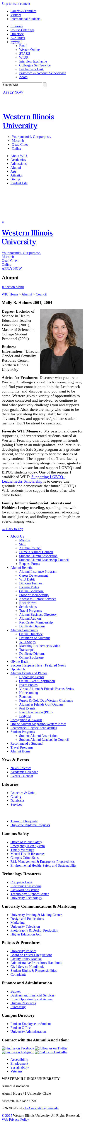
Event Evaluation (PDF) (36, 712)
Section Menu (13, 287)
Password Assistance (24, 890)
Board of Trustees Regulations (31, 955)
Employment (19, 1063)
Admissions (18, 163)
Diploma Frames (30, 583)
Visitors (15, 15)
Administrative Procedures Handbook (36, 963)
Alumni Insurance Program (37, 571)
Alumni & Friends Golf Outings (41, 704)
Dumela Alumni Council (36, 552)
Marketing (17, 922)
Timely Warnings (22, 850)
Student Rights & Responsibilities (33, 970)
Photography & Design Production (34, 930)
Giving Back (19, 661)
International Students (25, 19)
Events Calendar (21, 776)
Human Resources (23, 1003)
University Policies (23, 951)
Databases (17, 800)
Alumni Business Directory (38, 614)
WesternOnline (29, 49)
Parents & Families (23, 11)
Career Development (33, 575)
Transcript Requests (23, 821)
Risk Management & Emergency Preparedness (42, 861)
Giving (15, 179)
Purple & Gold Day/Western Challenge (46, 700)
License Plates (29, 587)
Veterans (16, 1071)
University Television (25, 926)
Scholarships (28, 607)
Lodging (25, 716)
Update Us (17, 669)
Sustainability (19, 1067)
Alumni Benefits (21, 567)
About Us (17, 536)
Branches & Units (22, 793)
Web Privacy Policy (15, 1119)
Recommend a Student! (26, 743)
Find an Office (20, 1027)
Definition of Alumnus (34, 638)
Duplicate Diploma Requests (30, 825)
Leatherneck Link (31, 69)
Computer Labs (21, 882)
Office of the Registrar (21, 813)
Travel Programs (30, 610)
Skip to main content (16, 3)
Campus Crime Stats (24, 857)
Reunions (25, 696)
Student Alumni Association (38, 556)
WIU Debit (27, 579)
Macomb (18, 140)
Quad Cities (20, 144)
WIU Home (10, 294)
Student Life (18, 183)
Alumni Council (30, 548)
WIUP (23, 57)
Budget (15, 991)
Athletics (16, 175)
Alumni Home (20, 751)
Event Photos (28, 685)
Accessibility (19, 1059)
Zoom (23, 77)
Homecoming (28, 692)
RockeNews (27, 603)
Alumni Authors (30, 618)
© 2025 (7, 1115)
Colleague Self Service (35, 65)
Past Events (27, 708)
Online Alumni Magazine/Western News (38, 724)
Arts (13, 171)
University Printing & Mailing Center (36, 915)
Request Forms (29, 564)
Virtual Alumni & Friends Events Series (46, 689)
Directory (17, 34)
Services (16, 804)
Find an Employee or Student (30, 1024)
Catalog (15, 796)
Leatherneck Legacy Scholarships (33, 728)
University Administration (28, 1031)
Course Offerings (22, 30)
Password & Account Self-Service (42, 73)
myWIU (16, 42)
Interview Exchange (33, 61)
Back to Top (12, 529)
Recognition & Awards (26, 720)
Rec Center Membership (36, 622)
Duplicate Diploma (32, 626)
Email (23, 46)
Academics (18, 160)
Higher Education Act (25, 934)
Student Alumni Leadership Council (44, 560)
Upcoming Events (31, 677)
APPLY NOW (13, 92)
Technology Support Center (29, 894)
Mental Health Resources (27, 854)
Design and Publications (27, 918)
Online (16, 148)
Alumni (15, 167)
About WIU (18, 156)
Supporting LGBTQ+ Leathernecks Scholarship (33, 479)
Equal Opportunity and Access (31, 999)
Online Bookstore (31, 591)
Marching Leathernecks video (39, 646)
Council (41, 294)
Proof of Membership (34, 595)
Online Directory (30, 634)
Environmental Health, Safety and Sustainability (43, 865)
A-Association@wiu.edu (41, 1108)
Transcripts (26, 650)
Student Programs (22, 732)
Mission (24, 540)
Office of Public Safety (26, 842)
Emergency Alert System (27, 846)
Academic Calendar (24, 772)
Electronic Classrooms (25, 886)
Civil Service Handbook (27, 966)
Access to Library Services (37, 599)
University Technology (26, 898)
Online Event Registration (37, 681)
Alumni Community (24, 630)
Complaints (18, 974)
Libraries (16, 26)
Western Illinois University (28, 121)
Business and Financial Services (32, 995)
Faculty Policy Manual (26, 959)
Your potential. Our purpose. (31, 137)
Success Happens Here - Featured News (38, 665)
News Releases (20, 768)
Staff (22, 544)
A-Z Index (17, 38)
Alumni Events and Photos (28, 673)
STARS (24, 53)
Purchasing (18, 1007)
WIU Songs (27, 642)
